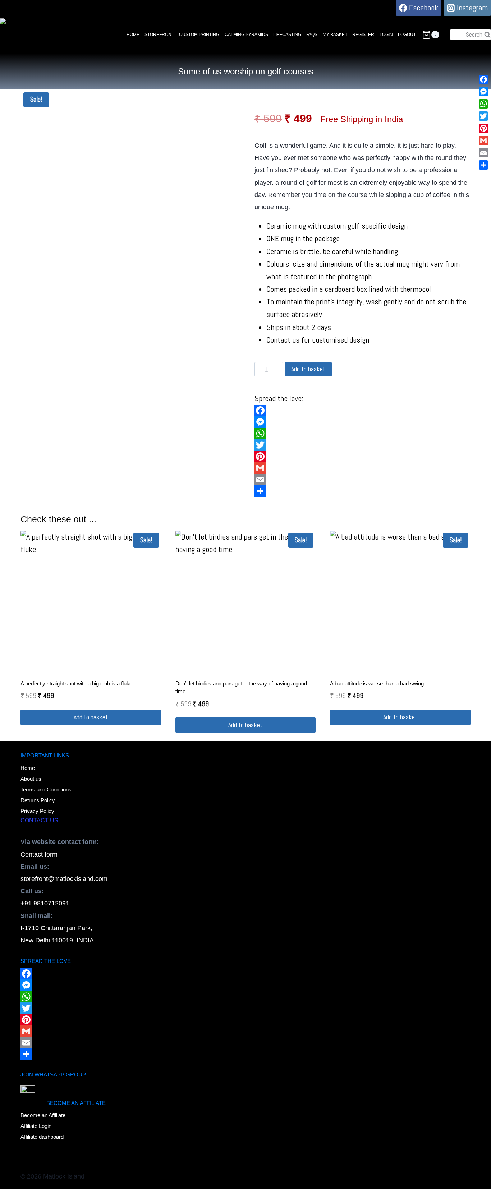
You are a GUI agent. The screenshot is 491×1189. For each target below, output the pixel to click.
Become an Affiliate (42, 1115)
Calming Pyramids (246, 34)
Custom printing (199, 34)
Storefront (159, 34)
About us (30, 779)
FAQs (311, 34)
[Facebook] (362, 410)
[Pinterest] (362, 456)
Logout (407, 34)
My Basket (335, 34)
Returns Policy (37, 800)
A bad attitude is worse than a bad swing (377, 683)
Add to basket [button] (91, 717)
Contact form (39, 854)
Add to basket (308, 369)
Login (386, 34)
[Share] (362, 491)
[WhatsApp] (362, 433)
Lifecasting (287, 34)
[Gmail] (362, 468)
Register (363, 34)
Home (133, 34)
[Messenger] (362, 422)
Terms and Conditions (46, 789)
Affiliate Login (35, 1126)
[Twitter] (362, 445)
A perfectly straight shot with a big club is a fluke (76, 683)
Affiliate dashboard (42, 1137)
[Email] (362, 479)
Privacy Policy (37, 811)
